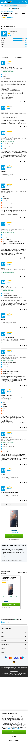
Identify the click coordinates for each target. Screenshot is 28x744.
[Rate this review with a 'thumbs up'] (20, 102)
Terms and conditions (10, 674)
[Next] (26, 504)
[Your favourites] (23, 2)
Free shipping (16, 539)
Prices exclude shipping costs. (14, 668)
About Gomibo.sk (5, 673)
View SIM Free (15, 532)
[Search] (26, 5)
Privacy (11, 673)
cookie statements (17, 728)
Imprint (15, 673)
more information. (14, 671)
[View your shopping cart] (26, 2)
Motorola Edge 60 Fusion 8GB (7, 11)
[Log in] (20, 2)
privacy (9, 728)
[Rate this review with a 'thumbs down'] (24, 102)
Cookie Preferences (22, 673)
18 (10, 504)
